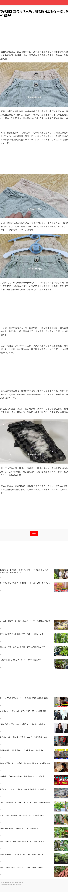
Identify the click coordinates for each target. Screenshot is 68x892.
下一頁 (34, 533)
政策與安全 (9, 884)
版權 (19, 884)
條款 (14, 884)
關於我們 (3, 884)
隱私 (17, 884)
